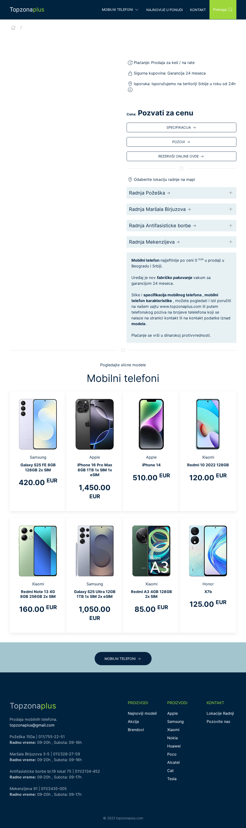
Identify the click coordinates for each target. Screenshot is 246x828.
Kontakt (198, 10)
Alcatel (173, 762)
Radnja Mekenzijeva (152, 242)
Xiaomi (173, 729)
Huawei (174, 746)
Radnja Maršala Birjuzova (157, 209)
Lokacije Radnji (220, 713)
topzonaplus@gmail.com (32, 725)
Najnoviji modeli (142, 713)
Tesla (172, 778)
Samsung (175, 721)
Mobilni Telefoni (117, 9)
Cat (170, 770)
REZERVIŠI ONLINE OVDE (178, 156)
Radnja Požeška (147, 193)
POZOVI (178, 142)
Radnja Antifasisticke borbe (160, 225)
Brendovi (136, 729)
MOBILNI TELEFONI (120, 659)
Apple (172, 713)
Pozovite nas (218, 721)
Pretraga (220, 9)
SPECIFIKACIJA (178, 127)
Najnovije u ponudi (164, 10)
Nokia (172, 737)
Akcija (133, 721)
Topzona (27, 9)
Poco (172, 754)
